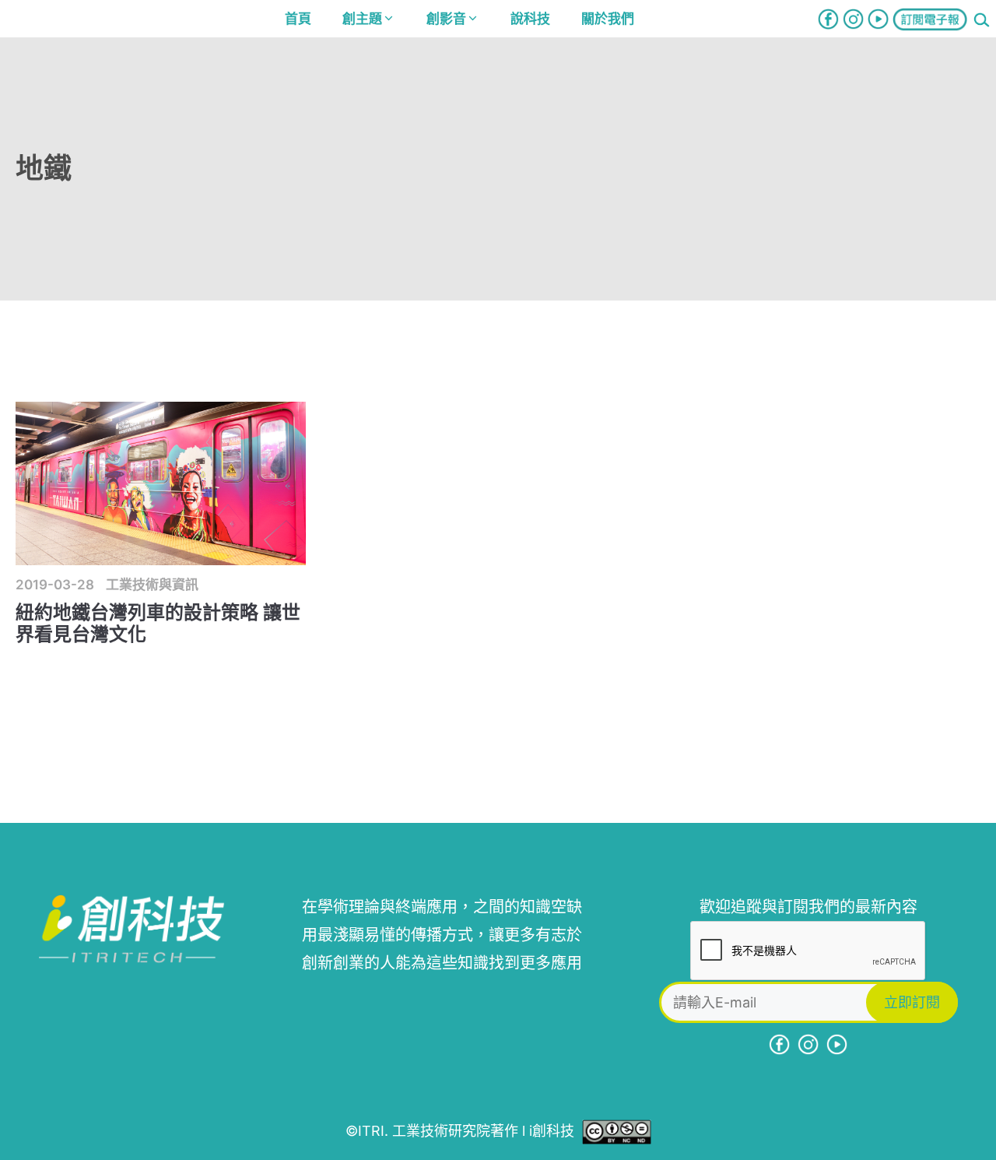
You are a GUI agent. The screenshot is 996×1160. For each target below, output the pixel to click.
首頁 (298, 18)
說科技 (530, 18)
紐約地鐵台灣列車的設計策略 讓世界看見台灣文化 (158, 623)
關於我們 (607, 18)
